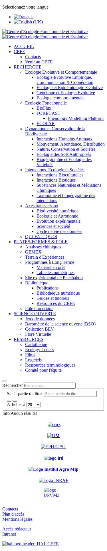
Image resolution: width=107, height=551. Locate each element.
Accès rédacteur (16, 528)
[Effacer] (15, 401)
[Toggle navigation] (4, 381)
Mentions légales (17, 519)
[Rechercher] (9, 401)
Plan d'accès (13, 514)
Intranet (9, 534)
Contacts (10, 508)
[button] (19, 51)
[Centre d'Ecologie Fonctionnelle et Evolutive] (45, 34)
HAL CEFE (47, 543)
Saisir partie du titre (25, 393)
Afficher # (17, 404)
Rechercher (12, 385)
